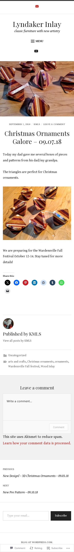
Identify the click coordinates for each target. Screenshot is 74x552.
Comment (58, 427)
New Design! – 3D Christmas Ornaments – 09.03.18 (35, 473)
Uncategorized (17, 355)
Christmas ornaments (40, 361)
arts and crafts (17, 361)
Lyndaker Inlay (37, 24)
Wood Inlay (48, 366)
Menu (39, 41)
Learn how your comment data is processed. (37, 443)
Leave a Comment (54, 124)
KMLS (37, 124)
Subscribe (61, 515)
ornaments (61, 361)
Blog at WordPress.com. (37, 542)
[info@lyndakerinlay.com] (37, 7)
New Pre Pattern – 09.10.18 (20, 489)
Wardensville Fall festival (23, 366)
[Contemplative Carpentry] (37, 52)
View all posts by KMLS (17, 341)
